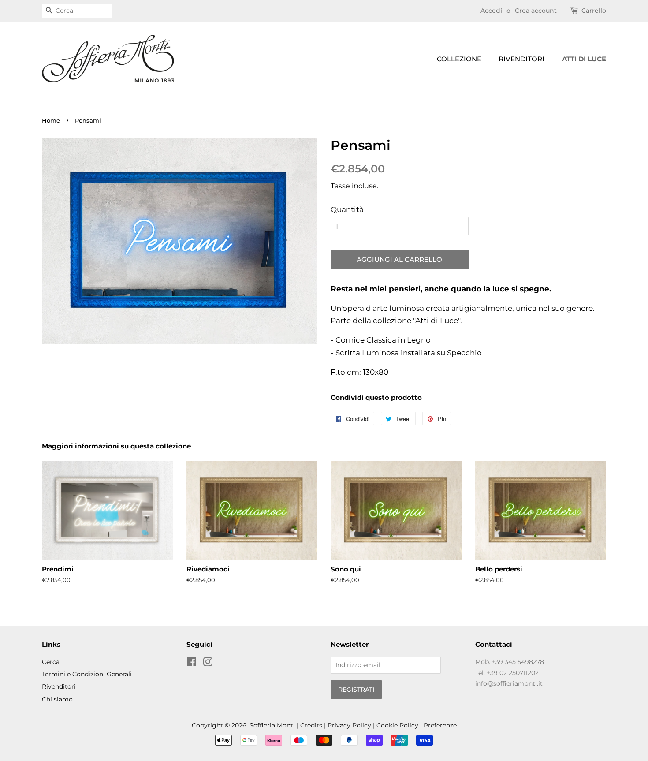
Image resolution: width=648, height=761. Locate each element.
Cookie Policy (397, 725)
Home (51, 120)
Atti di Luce (584, 59)
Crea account (536, 11)
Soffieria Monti (272, 725)
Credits (311, 725)
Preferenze (440, 725)
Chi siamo (57, 699)
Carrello (593, 11)
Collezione (459, 59)
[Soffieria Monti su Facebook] (191, 664)
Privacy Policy (349, 725)
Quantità (347, 209)
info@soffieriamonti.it (509, 683)
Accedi (491, 11)
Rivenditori (521, 59)
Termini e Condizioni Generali (87, 674)
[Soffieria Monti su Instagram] (207, 664)
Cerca (51, 662)
